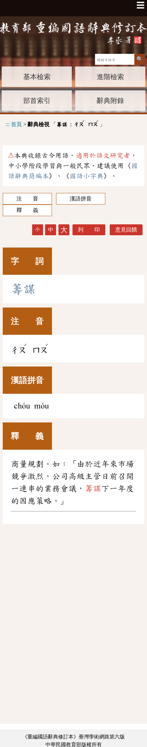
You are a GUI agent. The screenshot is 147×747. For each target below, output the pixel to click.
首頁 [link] (16, 124)
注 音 (27, 198)
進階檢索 (110, 76)
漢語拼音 (81, 198)
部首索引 (37, 100)
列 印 (89, 230)
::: (7, 124)
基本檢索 (37, 76)
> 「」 (55, 123)
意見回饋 (126, 230)
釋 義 (27, 210)
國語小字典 (86, 176)
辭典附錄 (110, 100)
